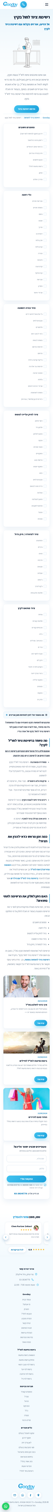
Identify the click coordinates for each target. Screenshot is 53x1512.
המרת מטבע (26, 1318)
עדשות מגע (38, 460)
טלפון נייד (39, 427)
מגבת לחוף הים (37, 653)
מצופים (40, 686)
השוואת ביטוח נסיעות (26, 1355)
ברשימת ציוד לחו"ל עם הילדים (24, 878)
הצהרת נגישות (26, 1332)
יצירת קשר (26, 1323)
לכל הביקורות (17, 1249)
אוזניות (40, 519)
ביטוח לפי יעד (26, 1369)
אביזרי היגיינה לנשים (35, 386)
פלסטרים (39, 327)
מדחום (40, 353)
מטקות (40, 693)
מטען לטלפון (38, 434)
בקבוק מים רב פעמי (35, 667)
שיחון (41, 173)
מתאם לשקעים (37, 506)
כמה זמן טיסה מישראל (26, 1452)
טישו (41, 473)
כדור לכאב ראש (37, 334)
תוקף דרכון (26, 1437)
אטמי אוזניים (38, 447)
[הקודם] (47, 1237)
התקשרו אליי (26, 1178)
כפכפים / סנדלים (36, 640)
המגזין (26, 1309)
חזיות (41, 553)
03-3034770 (20, 1193)
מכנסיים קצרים (37, 627)
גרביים (40, 547)
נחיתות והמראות (26, 1456)
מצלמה (40, 492)
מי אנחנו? (26, 1304)
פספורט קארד (26, 1391)
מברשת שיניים (37, 201)
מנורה (26, 1415)
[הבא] (5, 1237)
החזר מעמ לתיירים (38, 1117)
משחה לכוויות (38, 340)
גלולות (40, 379)
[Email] (15, 1495)
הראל (26, 1401)
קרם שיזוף (39, 273)
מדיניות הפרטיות (13, 1185)
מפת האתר (26, 1342)
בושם (41, 214)
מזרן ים (40, 699)
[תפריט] (46, 4)
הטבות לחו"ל (26, 1313)
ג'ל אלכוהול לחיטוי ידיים (34, 314)
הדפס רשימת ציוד (26, 108)
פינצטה (40, 260)
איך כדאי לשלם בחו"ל (36, 1004)
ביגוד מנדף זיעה (37, 673)
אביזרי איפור (38, 292)
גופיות (40, 614)
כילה (41, 634)
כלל (26, 1410)
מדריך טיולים (38, 179)
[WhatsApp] (22, 1495)
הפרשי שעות (27, 1466)
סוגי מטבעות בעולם (26, 1447)
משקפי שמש (38, 466)
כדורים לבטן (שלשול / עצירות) (32, 399)
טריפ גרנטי (26, 1420)
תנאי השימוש (27, 1185)
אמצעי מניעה (38, 373)
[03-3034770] (24, 4)
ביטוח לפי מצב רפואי (26, 1364)
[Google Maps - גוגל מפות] (38, 1495)
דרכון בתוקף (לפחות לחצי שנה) (31, 133)
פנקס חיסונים (38, 160)
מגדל (26, 1396)
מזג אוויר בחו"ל (26, 1461)
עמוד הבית (26, 1299)
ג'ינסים (40, 580)
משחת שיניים (38, 207)
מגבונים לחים (38, 320)
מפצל (40, 512)
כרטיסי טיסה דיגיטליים (35, 146)
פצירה (40, 253)
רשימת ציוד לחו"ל (26, 1471)
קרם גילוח (39, 247)
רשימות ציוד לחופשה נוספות (37, 959)
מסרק (40, 286)
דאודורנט (39, 234)
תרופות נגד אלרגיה (36, 366)
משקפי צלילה (38, 680)
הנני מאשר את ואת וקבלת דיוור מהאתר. (25, 1186)
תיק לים (40, 660)
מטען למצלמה (37, 499)
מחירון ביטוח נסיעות (26, 1359)
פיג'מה (40, 560)
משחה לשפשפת (37, 392)
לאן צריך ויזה (26, 1442)
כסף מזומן (39, 421)
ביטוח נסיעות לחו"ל (36, 166)
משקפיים (39, 453)
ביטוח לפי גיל (26, 1378)
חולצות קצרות (37, 621)
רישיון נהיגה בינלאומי (35, 140)
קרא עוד (40, 1023)
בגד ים (40, 647)
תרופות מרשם (37, 347)
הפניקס (26, 1406)
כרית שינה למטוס (36, 486)
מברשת (40, 279)
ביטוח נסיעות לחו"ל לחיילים (33, 1060)
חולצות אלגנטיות (37, 593)
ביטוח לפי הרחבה (26, 1374)
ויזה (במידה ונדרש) (36, 153)
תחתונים (39, 540)
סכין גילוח (39, 240)
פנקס (41, 440)
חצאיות (40, 566)
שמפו (41, 220)
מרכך (40, 227)
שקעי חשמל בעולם (26, 1433)
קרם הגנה (39, 266)
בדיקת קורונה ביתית (35, 360)
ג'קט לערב (39, 586)
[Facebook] (30, 1495)
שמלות (40, 573)
